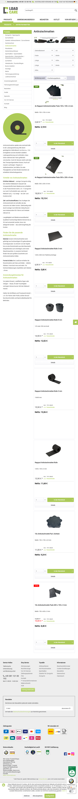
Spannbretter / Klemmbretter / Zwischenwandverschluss (14, 57)
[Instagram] (72, 754)
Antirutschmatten (10, 46)
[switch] (71, 791)
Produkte (7, 32)
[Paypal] (6, 731)
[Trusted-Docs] (6, 754)
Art (57, 50)
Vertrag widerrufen (28, 690)
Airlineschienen (43, 666)
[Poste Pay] (6, 738)
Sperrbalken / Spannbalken (13, 54)
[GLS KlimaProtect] (33, 754)
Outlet (6, 92)
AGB (22, 685)
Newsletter (60, 671)
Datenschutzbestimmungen (21, 711)
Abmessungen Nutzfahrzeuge (25, 667)
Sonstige (8, 69)
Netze (7, 71)
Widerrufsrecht (25, 683)
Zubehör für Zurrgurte (46, 673)
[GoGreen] (38, 754)
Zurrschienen (9, 38)
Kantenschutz (9, 43)
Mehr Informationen (9, 775)
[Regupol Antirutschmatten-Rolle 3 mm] (54, 236)
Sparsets (7, 96)
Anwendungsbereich (10, 81)
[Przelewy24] (38, 738)
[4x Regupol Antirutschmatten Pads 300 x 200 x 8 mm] (54, 165)
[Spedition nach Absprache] (64, 731)
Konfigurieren (50, 796)
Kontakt (6, 104)
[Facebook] (65, 754)
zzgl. (48, 122)
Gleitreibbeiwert (40, 50)
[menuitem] (51, 10)
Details (53, 148)
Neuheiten (7, 88)
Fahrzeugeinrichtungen (11, 85)
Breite (57, 55)
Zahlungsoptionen (26, 673)
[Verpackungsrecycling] (27, 754)
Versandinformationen (29, 681)
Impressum (60, 676)
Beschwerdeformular (63, 666)
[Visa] (25, 731)
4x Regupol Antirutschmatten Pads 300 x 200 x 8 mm (54, 177)
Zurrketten (8, 61)
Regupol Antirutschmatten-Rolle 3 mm (48, 249)
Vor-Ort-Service (9, 100)
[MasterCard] (32, 731)
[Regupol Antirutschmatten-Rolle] (54, 450)
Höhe (57, 60)
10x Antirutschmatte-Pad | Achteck (47, 534)
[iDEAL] (19, 738)
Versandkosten (43, 779)
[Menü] (75, 778)
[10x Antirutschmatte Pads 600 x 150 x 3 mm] (54, 593)
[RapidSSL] (12, 754)
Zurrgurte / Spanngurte (12, 35)
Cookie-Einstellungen (63, 668)
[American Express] (38, 731)
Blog (5, 107)
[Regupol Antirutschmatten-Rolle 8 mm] (54, 307)
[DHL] (51, 731)
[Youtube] (69, 754)
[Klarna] (12, 731)
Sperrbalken (43, 671)
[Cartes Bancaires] (12, 738)
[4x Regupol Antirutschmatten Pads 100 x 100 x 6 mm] (54, 94)
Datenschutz (61, 673)
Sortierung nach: (40, 78)
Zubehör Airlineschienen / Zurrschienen (17, 40)
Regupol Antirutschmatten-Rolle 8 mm (48, 320)
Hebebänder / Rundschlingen (14, 63)
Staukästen (8, 48)
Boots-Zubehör (10, 66)
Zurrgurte (42, 676)
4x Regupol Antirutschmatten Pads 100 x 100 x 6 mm (54, 106)
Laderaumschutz (10, 77)
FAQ (22, 676)
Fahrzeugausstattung (12, 74)
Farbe (36, 55)
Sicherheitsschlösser (11, 51)
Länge (37, 60)
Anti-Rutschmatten (45, 668)
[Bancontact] (25, 738)
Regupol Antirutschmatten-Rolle (46, 462)
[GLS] (57, 731)
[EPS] (32, 738)
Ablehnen (27, 796)
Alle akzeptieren (38, 796)
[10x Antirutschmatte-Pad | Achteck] (54, 521)
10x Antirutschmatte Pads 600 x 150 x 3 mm (51, 605)
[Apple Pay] (19, 731)
